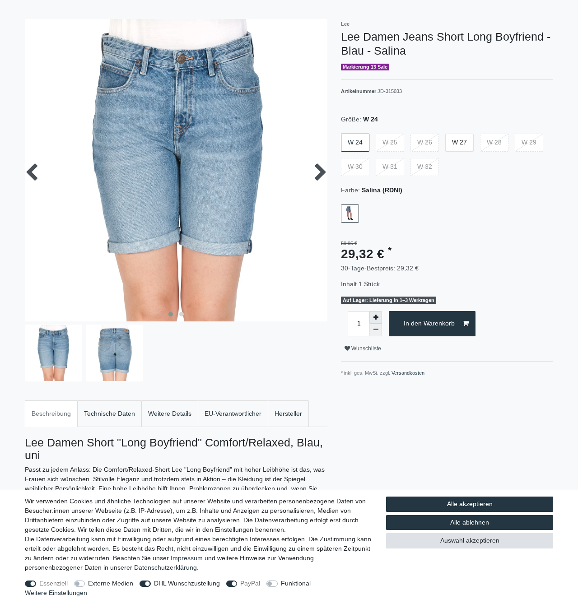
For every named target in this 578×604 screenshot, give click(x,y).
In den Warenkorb (429, 323)
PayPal (250, 583)
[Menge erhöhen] (375, 317)
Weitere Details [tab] (169, 413)
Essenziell (53, 583)
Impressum (187, 558)
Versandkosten (408, 373)
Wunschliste (365, 348)
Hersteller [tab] (288, 413)
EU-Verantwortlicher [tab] (233, 413)
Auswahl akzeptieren (469, 540)
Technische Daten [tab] (109, 413)
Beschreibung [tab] (51, 413)
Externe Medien (110, 583)
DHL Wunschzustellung (187, 583)
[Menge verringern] (375, 330)
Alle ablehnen (469, 522)
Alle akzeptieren (470, 503)
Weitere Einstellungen (56, 592)
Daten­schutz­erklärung (165, 567)
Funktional (296, 583)
